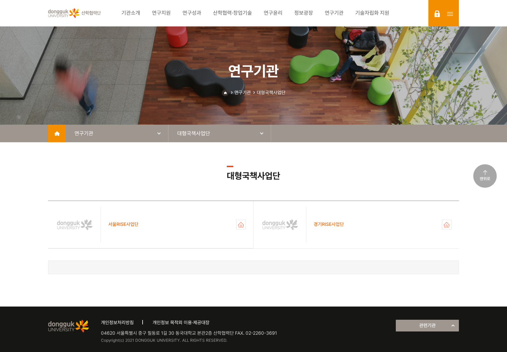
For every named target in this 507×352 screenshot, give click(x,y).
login (437, 13)
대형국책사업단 (271, 92)
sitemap (450, 13)
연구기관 (242, 92)
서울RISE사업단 (241, 224)
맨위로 (485, 178)
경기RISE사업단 (447, 224)
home (57, 133)
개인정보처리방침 (117, 322)
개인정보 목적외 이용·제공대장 (181, 322)
